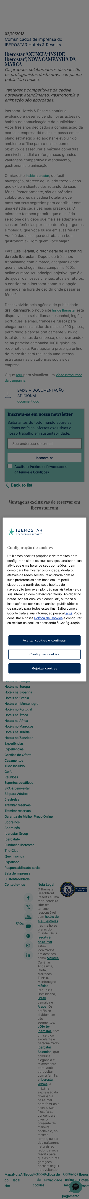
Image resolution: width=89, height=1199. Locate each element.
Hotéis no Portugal (18, 709)
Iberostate (12, 839)
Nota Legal (46, 884)
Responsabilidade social (22, 867)
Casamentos (14, 760)
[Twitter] (28, 907)
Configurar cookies (44, 654)
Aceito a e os (40, 469)
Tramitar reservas (18, 805)
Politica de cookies (38, 1179)
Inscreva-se (44, 458)
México (43, 986)
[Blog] (28, 917)
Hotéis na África (16, 715)
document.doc (28, 401)
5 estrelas (12, 799)
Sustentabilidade (17, 879)
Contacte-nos (15, 884)
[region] (44, 599)
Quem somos (14, 856)
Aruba (42, 1006)
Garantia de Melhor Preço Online (29, 816)
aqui (19, 375)
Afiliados (26, 1174)
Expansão (12, 862)
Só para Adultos (16, 794)
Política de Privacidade (47, 467)
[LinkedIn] (28, 955)
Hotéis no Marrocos (19, 726)
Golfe (8, 771)
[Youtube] (28, 926)
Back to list (21, 485)
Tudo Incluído (15, 766)
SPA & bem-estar (17, 788)
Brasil (42, 998)
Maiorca (53, 958)
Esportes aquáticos (19, 782)
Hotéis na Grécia (17, 698)
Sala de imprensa (17, 873)
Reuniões (11, 777)
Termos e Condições (33, 472)
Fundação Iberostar (19, 845)
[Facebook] (28, 897)
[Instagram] (28, 945)
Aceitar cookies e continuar (44, 640)
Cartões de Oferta (18, 755)
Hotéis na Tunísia (17, 732)
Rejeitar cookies (44, 668)
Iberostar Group (16, 833)
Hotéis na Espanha (18, 692)
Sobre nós (12, 822)
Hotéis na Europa (17, 686)
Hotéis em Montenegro (21, 703)
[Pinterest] (28, 936)
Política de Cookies (48, 618)
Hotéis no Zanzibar (19, 738)
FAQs (20, 923)
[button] (75, 1187)
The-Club (11, 850)
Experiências (14, 743)
